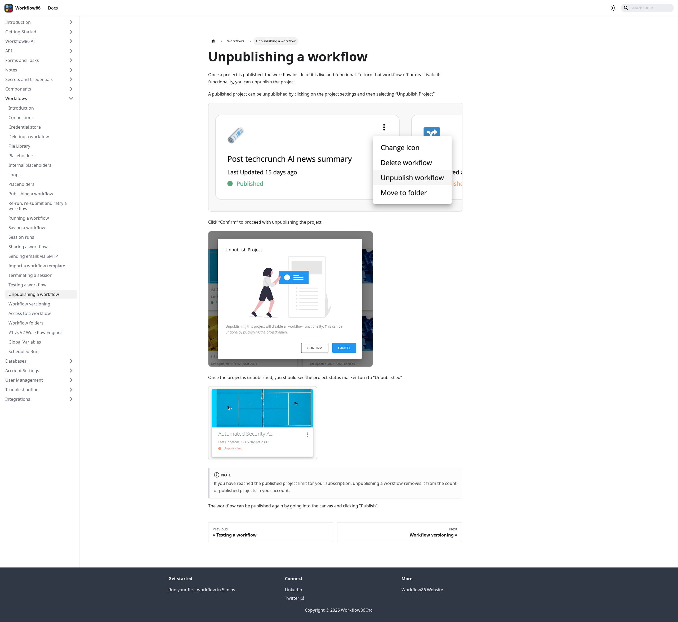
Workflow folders (25, 323)
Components (18, 89)
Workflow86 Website (422, 590)
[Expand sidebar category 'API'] (71, 51)
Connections (21, 117)
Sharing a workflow (28, 247)
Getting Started (20, 32)
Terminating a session (30, 275)
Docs (53, 8)
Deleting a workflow (28, 136)
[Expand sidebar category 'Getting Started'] (71, 32)
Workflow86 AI (20, 41)
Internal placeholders (29, 165)
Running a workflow (28, 218)
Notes (11, 70)
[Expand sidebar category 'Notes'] (71, 70)
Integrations (17, 399)
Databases (15, 361)
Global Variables (24, 342)
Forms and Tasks (22, 60)
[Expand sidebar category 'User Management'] (71, 380)
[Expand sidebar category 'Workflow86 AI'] (71, 41)
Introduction (18, 22)
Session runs (21, 237)
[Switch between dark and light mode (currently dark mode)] (613, 8)
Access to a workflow (29, 313)
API (8, 51)
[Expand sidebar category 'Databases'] (71, 361)
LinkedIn (293, 590)
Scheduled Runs (24, 351)
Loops (14, 175)
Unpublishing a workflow (33, 294)
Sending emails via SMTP (33, 256)
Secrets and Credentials (29, 79)
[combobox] (647, 8)
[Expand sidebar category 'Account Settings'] (71, 370)
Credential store (24, 127)
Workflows (16, 98)
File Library (19, 146)
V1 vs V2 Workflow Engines (35, 332)
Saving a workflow (26, 228)
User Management (24, 380)
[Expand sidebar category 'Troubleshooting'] (71, 389)
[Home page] (213, 41)
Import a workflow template (36, 266)
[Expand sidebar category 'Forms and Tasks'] (71, 60)
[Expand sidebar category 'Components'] (71, 89)
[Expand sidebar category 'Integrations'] (71, 399)
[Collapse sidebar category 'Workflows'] (71, 98)
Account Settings (22, 370)
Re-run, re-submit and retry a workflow (37, 205)
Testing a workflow (27, 285)
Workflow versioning (29, 304)
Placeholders (21, 156)
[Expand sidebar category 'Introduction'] (71, 22)
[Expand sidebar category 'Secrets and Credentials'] (71, 79)
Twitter (292, 598)
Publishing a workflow (30, 194)
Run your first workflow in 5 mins (201, 590)
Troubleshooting (22, 390)
